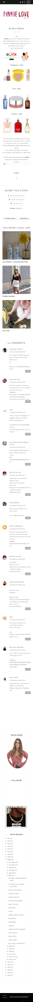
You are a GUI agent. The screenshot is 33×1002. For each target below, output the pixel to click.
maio (10, 949)
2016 (8, 965)
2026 (8, 838)
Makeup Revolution (14, 145)
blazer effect (12, 936)
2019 (8, 857)
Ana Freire (14, 677)
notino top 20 (12, 933)
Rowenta (23, 145)
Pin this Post (17, 203)
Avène (26, 143)
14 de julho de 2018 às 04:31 (17, 475)
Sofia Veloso (15, 379)
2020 (8, 854)
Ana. (11, 410)
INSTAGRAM (14, 664)
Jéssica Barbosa (16, 526)
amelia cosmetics (13, 897)
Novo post (13, 394)
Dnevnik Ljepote (16, 349)
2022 (8, 849)
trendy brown (8, 296)
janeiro (11, 959)
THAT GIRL (13, 662)
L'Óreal (5, 145)
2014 (8, 970)
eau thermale (12, 940)
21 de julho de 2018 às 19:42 (17, 680)
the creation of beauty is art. (19, 443)
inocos (10, 911)
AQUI (21, 65)
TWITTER (22, 664)
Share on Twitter (17, 199)
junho (10, 946)
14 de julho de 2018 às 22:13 (17, 585)
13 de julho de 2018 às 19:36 (17, 352)
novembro (12, 865)
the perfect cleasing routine (15, 262)
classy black (12, 922)
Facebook (13, 397)
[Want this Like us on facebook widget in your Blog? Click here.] (30, 1000)
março (11, 954)
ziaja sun (11, 925)
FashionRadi (15, 503)
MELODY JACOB (15, 472)
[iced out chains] (16, 827)
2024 (8, 843)
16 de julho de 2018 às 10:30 (17, 650)
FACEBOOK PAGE (24, 662)
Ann (11, 617)
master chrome (13, 904)
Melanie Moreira (16, 647)
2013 (8, 972)
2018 (8, 859)
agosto (11, 873)
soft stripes (12, 908)
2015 (8, 967)
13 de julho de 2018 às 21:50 (17, 382)
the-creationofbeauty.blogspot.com (20, 459)
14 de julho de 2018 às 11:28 (17, 559)
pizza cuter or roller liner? (16, 943)
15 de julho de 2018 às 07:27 (17, 620)
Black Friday (7, 41)
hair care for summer (15, 890)
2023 (8, 846)
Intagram (21, 397)
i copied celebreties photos (17, 929)
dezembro (12, 862)
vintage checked (13, 893)
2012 (8, 975)
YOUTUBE (13, 667)
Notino (6, 39)
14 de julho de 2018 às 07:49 (17, 505)
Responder (28, 371)
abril (10, 951)
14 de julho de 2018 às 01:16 (17, 447)
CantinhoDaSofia (24, 394)
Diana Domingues (17, 582)
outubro (11, 867)
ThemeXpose (5, 997)
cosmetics (18, 208)
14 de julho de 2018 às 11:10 (17, 529)
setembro (12, 870)
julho (10, 875)
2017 (8, 962)
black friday (12, 918)
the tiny (6, 331)
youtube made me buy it (15, 915)
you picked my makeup (15, 900)
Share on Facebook (17, 195)
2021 (8, 851)
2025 (8, 841)
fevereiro (12, 957)
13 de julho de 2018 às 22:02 (17, 412)
